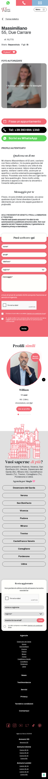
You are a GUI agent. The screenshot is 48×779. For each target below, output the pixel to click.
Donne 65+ (24, 758)
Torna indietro (12, 19)
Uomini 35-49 (24, 769)
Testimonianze (24, 682)
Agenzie (24, 636)
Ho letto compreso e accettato (25, 626)
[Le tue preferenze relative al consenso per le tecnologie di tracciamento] (44, 775)
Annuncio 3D (24, 742)
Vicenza (24, 511)
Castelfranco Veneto (24, 541)
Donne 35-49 (24, 753)
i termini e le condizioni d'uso (36, 313)
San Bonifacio (24, 503)
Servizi (24, 690)
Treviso (24, 533)
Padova (24, 518)
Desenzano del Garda (24, 488)
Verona (24, 495)
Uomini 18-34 (24, 766)
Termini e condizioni (24, 704)
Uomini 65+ (24, 774)
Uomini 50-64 (24, 772)
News (24, 675)
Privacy (24, 697)
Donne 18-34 (24, 750)
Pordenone (24, 556)
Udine (24, 564)
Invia (24, 328)
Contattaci (24, 711)
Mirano (24, 526)
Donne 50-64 (24, 756)
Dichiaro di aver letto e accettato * (26, 313)
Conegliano (24, 549)
